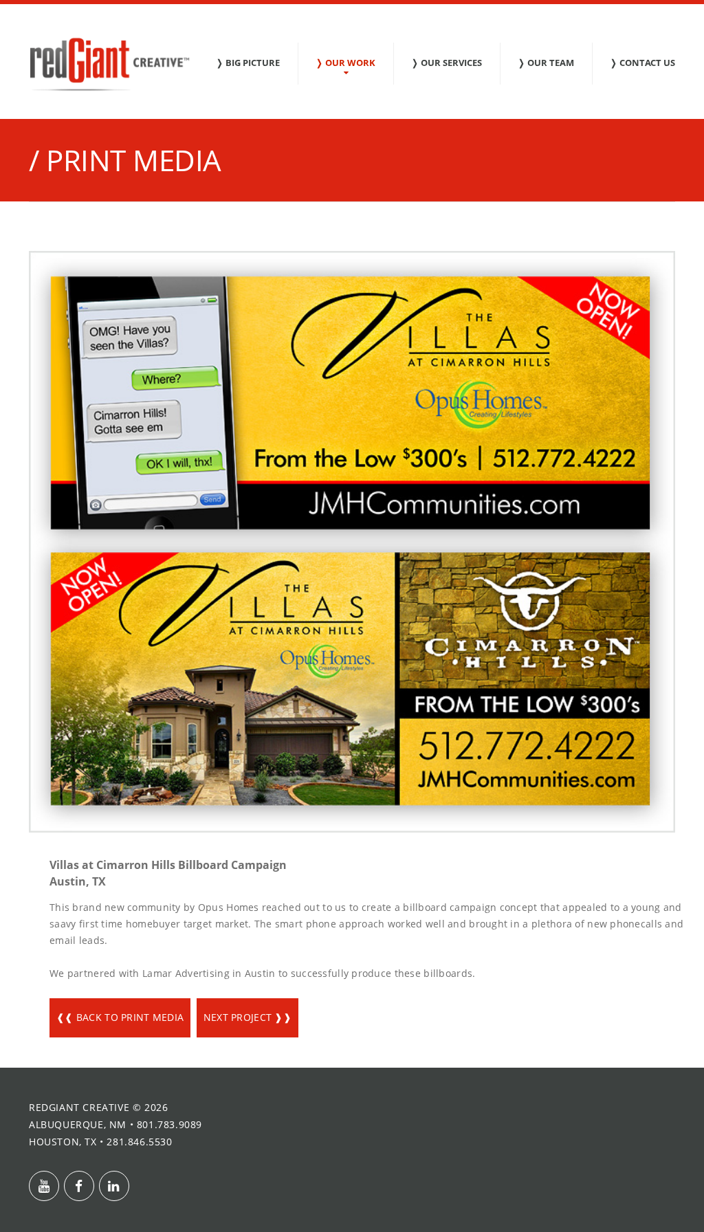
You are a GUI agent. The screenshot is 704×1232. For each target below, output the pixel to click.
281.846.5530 (139, 1141)
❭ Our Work (345, 62)
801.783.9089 (169, 1124)
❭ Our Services (446, 62)
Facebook (79, 1186)
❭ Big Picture (248, 62)
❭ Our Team (546, 62)
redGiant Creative (79, 1107)
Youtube (44, 1186)
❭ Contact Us (642, 62)
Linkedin (114, 1186)
